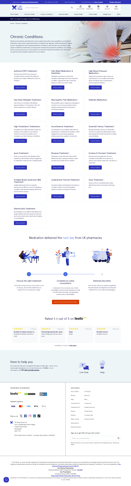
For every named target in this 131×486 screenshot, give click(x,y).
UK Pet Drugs (88, 411)
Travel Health (93, 14)
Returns (73, 395)
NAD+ (119, 14)
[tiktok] (39, 416)
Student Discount (89, 407)
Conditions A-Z (75, 403)
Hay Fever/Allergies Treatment (27, 100)
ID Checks (87, 391)
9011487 (79, 470)
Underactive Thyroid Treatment (65, 180)
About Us (87, 395)
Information (75, 388)
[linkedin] (34, 416)
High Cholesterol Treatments (27, 126)
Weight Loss (107, 14)
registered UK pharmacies (29, 2)
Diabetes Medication (98, 100)
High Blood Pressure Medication (98, 72)
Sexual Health (78, 14)
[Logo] (17, 7)
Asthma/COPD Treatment (25, 71)
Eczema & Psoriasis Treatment (102, 153)
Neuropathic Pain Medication (64, 100)
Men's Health (14, 14)
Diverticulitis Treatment (24, 209)
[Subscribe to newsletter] (118, 438)
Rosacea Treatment (60, 153)
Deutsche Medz (89, 419)
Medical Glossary (76, 426)
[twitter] (21, 416)
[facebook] (25, 416)
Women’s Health (29, 14)
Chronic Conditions (47, 14)
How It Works (75, 391)
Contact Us (87, 403)
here (38, 19)
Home (12, 23)
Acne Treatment (21, 153)
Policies (73, 411)
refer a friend (98, 2)
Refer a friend (75, 419)
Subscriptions (75, 423)
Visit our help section (31, 370)
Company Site (88, 415)
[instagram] (30, 416)
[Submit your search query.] (72, 7)
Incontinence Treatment (62, 126)
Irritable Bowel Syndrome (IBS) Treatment (27, 181)
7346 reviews (72, 345)
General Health (63, 14)
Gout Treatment (96, 180)
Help (72, 399)
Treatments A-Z (75, 407)
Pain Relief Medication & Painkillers (62, 72)
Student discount (115, 2)
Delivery (73, 415)
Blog (85, 399)
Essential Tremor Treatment (101, 126)
